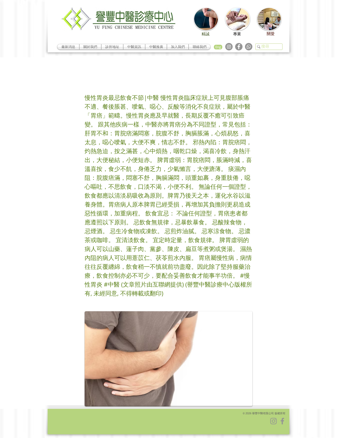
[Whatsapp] (248, 46)
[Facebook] (239, 46)
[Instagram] (229, 46)
